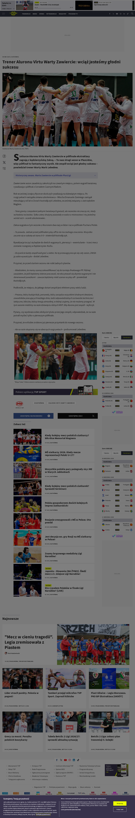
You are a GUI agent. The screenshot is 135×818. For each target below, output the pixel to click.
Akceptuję (120, 803)
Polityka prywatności (43, 814)
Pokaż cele (120, 809)
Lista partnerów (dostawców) (71, 810)
